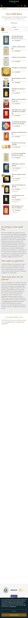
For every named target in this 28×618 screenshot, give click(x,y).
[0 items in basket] (25, 5)
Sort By (14, 27)
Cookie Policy (13, 606)
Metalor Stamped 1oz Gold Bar (18, 79)
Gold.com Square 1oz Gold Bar (18, 175)
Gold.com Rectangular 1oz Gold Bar (18, 186)
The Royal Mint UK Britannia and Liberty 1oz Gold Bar (19, 122)
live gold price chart (10, 322)
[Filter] (2, 29)
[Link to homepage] (14, 2)
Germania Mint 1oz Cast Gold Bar (18, 196)
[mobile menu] (1, 5)
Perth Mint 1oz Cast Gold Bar (19, 68)
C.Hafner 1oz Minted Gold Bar (18, 47)
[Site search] (21, 5)
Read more (14, 23)
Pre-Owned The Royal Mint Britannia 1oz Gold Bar (19, 154)
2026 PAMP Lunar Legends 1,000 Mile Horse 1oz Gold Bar (19, 111)
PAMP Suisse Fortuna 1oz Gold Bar (18, 165)
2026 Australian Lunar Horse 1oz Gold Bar (17, 207)
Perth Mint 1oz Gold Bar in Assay (18, 89)
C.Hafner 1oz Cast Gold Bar (19, 57)
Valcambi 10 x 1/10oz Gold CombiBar (18, 143)
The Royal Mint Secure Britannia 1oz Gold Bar (17, 37)
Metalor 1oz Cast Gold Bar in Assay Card (19, 100)
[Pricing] (18, 5)
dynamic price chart (8, 301)
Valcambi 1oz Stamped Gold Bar (19, 133)
